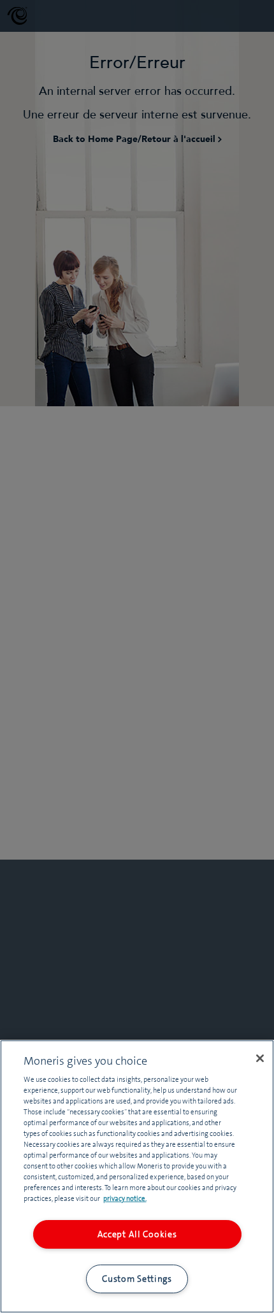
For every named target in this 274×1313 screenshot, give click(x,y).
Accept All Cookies (137, 1234)
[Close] (260, 1058)
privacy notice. (125, 1198)
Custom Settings (137, 1278)
